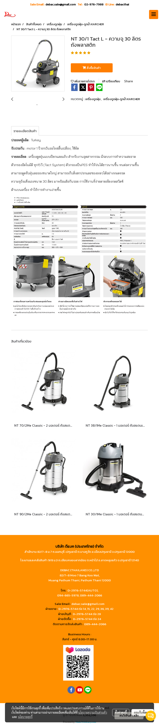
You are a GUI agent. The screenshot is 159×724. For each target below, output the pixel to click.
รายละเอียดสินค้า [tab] (25, 130)
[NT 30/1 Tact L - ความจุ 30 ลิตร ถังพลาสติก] (37, 64)
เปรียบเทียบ (112, 81)
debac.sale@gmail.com (87, 603)
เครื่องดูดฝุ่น (93, 99)
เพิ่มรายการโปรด (84, 81)
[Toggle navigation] (153, 14)
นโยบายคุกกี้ (25, 717)
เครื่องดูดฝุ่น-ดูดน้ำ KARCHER (121, 99)
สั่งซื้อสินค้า (93, 68)
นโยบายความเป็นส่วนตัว (92, 712)
